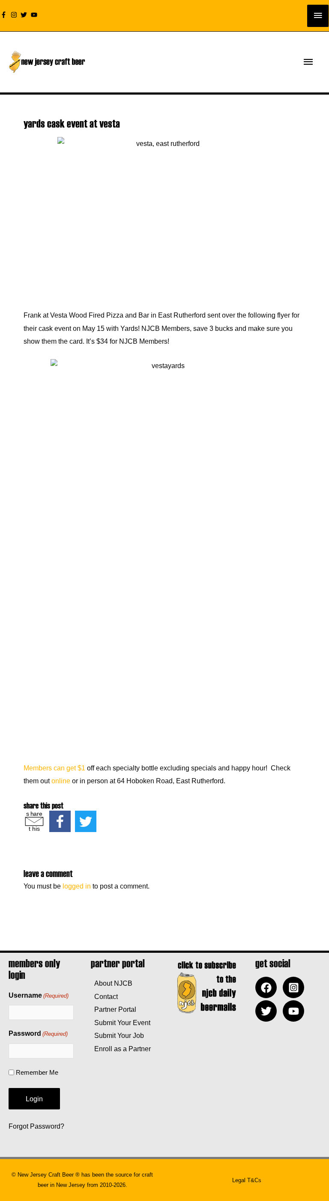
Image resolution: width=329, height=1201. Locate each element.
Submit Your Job (117, 1035)
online (60, 781)
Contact (104, 996)
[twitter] (25, 15)
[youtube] (35, 15)
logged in (77, 886)
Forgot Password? (36, 1126)
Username (39, 995)
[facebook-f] (4, 15)
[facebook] (268, 987)
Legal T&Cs (246, 1180)
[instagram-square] (295, 987)
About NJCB (111, 983)
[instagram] (15, 15)
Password (38, 1033)
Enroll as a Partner (121, 1048)
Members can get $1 (54, 768)
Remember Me (37, 1072)
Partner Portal (113, 1009)
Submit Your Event (120, 1022)
